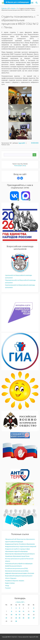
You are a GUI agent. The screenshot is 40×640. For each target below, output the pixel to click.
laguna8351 (22, 143)
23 (16, 618)
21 (6, 618)
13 (33, 611)
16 (16, 614)
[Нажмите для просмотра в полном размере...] (20, 95)
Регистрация (18, 165)
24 (19, 618)
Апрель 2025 (20, 602)
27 (33, 618)
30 (16, 621)
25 (23, 618)
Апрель (13, 8)
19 (28, 614)
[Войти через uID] (18, 178)
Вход (24, 165)
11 (23, 611)
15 (11, 614)
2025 (8, 8)
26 (28, 618)
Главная (3, 8)
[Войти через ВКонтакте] (21, 178)
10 (19, 611)
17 (19, 614)
